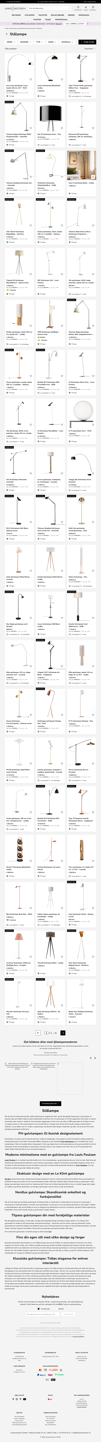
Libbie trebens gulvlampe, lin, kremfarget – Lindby (48, 915)
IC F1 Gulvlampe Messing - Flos (81, 721)
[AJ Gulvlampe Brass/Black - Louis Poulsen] (50, 421)
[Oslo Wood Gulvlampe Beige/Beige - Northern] (19, 222)
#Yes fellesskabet (19, 1416)
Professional (61, 19)
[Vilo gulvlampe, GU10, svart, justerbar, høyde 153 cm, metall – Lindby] (19, 421)
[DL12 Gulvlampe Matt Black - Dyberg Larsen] (19, 519)
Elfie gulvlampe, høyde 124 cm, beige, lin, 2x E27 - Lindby (81, 673)
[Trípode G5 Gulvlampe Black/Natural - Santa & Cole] (19, 272)
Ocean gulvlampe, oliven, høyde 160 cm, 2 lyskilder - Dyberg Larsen (49, 232)
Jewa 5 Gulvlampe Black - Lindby (81, 183)
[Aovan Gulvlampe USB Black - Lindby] (50, 614)
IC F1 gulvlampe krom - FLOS (80, 431)
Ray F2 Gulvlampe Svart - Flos (49, 134)
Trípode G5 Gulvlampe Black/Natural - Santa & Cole (17, 281)
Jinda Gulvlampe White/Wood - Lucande (18, 578)
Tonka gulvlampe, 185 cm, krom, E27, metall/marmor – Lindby (18, 819)
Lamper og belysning (10, 28)
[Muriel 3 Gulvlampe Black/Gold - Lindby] (19, 857)
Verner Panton (50, 1418)
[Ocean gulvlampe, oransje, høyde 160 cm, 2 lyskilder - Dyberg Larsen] (19, 372)
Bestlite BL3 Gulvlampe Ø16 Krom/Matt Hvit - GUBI (48, 383)
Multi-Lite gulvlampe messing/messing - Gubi (78, 529)
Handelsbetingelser (81, 1403)
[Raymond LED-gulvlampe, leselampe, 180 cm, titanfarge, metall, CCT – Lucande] (81, 125)
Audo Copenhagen (50, 1416)
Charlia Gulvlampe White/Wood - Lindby (50, 578)
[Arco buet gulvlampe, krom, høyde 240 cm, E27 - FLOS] (19, 76)
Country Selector (82, 1407)
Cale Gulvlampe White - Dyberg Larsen (81, 915)
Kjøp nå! (59, 24)
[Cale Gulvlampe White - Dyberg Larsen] (81, 905)
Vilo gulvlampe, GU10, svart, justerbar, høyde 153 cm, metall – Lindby (19, 432)
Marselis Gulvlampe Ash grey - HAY (18, 1012)
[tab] (11, 42)
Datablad (13, 290)
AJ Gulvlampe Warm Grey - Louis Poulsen (81, 383)
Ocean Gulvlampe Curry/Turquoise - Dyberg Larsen (19, 722)
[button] (31, 80)
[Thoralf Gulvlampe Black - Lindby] (50, 953)
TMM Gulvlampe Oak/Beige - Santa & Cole (48, 333)
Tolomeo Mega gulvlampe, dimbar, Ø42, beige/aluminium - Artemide (81, 333)
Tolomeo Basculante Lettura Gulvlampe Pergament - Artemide (80, 232)
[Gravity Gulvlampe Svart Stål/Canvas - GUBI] (81, 614)
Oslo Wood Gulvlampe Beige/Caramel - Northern (79, 964)
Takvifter (42, 15)
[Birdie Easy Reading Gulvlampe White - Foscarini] (81, 1002)
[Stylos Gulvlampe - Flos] (81, 567)
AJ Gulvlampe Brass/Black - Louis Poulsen (50, 432)
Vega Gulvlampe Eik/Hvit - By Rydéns (48, 1012)
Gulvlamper (32, 28)
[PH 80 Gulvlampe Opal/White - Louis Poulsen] (19, 760)
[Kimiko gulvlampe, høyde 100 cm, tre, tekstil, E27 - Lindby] (19, 323)
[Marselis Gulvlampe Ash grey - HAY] (19, 1002)
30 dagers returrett (19, 1372)
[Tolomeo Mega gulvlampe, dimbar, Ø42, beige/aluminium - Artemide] (81, 323)
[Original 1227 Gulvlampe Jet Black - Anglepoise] (50, 663)
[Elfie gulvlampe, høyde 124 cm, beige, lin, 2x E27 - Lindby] (81, 663)
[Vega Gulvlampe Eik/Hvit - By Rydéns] (50, 1002)
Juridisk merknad (81, 1401)
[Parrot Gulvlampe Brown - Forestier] (81, 760)
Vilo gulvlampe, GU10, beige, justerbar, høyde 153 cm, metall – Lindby (82, 281)
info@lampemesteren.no (19, 1358)
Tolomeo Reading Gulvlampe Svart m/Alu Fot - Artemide (48, 529)
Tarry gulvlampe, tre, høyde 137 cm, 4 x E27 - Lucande (81, 868)
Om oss (82, 1399)
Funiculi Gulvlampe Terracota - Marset (49, 868)
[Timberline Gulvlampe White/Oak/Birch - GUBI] (50, 173)
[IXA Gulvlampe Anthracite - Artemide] (19, 470)
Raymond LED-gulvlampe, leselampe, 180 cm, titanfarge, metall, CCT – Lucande (80, 135)
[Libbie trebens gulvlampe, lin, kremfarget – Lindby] (50, 905)
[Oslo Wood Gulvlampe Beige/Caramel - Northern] (81, 953)
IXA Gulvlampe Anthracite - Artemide (17, 480)
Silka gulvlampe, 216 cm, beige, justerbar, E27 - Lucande (18, 673)
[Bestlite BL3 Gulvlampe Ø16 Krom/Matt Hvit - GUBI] (50, 372)
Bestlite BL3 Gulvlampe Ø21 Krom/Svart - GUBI (48, 819)
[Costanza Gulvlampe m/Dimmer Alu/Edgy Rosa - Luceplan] (19, 953)
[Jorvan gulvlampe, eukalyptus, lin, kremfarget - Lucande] (50, 470)
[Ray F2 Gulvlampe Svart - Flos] (50, 125)
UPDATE (75, 24)
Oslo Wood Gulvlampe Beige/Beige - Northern (15, 232)
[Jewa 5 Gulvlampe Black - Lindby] (81, 173)
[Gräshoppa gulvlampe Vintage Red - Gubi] (50, 711)
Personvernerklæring (82, 1405)
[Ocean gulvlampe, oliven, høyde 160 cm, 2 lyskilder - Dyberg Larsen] (50, 222)
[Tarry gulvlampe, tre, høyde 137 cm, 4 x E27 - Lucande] (81, 857)
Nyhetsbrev (19, 1370)
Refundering (81, 1360)
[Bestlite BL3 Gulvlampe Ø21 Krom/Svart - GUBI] (50, 809)
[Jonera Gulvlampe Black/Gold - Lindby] (50, 76)
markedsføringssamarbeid (19, 1424)
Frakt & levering (81, 1356)
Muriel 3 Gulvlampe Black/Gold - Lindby (18, 868)
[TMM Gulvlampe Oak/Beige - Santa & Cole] (50, 323)
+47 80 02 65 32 (19, 1356)
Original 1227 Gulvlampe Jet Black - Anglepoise (48, 673)
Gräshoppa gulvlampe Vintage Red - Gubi (49, 722)
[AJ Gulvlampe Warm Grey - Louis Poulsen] (81, 372)
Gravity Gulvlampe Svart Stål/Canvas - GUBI (78, 625)
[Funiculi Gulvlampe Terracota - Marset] (50, 857)
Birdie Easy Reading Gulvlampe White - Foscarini (81, 1012)
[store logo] (15, 8)
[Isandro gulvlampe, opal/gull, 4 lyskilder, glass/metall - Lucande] (50, 760)
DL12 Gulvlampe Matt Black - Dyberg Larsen (17, 529)
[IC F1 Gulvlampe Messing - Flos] (81, 711)
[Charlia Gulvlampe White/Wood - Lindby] (50, 567)
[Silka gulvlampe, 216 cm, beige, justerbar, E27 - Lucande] (19, 663)
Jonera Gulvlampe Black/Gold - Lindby (49, 86)
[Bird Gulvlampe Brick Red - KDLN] (19, 905)
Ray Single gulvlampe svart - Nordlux (17, 625)
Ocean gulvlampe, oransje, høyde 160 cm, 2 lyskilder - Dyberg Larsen (19, 383)
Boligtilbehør (50, 1422)
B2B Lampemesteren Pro (19, 1422)
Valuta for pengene (50, 1420)
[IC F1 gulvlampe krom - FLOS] (81, 421)
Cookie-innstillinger (19, 1418)
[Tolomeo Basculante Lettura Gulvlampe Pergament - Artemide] (81, 222)
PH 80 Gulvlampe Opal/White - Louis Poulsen (18, 771)
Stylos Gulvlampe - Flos (78, 577)
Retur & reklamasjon (81, 1358)
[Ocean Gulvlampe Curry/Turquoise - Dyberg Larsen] (19, 711)
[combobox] (50, 8)
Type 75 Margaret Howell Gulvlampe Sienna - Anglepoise (81, 819)
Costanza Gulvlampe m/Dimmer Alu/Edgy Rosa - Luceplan (18, 964)
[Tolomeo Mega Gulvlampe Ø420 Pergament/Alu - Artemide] (19, 125)
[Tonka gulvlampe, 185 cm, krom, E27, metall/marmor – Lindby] (19, 809)
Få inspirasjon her (49, 1104)
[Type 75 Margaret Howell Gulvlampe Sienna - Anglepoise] (81, 809)
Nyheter (37, 19)
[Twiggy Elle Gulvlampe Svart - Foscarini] (81, 470)
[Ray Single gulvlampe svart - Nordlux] (19, 614)
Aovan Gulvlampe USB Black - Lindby (49, 625)
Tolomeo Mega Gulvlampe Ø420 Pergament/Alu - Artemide (18, 135)
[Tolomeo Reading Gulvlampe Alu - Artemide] (19, 173)
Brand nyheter (19, 1420)
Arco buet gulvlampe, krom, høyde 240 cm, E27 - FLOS (17, 86)
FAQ (19, 1360)
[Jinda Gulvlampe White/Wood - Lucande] (19, 567)
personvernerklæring (78, 1336)
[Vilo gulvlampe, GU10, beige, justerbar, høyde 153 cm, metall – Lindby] (81, 272)
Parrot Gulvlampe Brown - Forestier (79, 771)
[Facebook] (13, 1399)
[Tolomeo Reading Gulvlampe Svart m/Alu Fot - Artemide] (50, 519)
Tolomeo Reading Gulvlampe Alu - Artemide (19, 184)
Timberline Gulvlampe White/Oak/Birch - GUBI (46, 184)
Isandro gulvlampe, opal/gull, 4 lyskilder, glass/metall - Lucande (49, 771)
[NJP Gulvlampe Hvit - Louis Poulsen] (50, 272)
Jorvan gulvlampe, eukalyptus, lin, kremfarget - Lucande (49, 480)
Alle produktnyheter (50, 1424)
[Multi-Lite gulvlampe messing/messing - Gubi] (81, 519)
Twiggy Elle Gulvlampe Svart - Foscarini (80, 480)
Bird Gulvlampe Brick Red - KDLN (19, 914)
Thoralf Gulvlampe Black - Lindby (50, 963)
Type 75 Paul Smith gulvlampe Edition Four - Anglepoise (80, 86)
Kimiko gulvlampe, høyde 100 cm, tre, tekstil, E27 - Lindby (19, 333)
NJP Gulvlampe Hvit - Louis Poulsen (48, 281)
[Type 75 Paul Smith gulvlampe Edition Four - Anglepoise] (81, 76)
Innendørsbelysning (22, 28)
